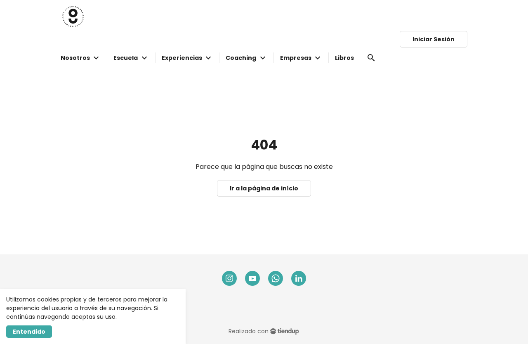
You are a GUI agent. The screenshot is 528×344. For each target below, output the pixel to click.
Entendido (29, 331)
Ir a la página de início (264, 188)
